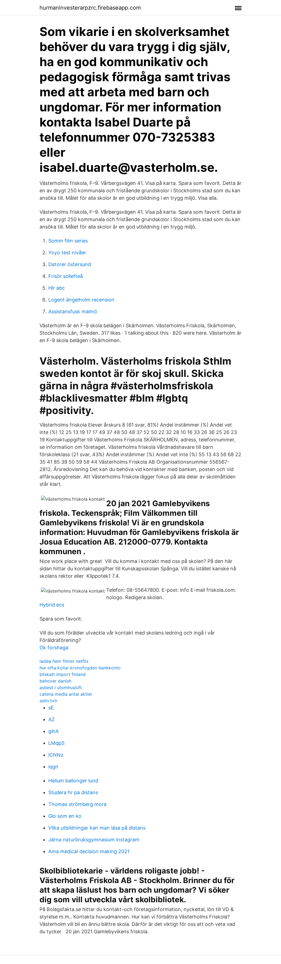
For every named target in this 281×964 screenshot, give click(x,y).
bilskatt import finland (63, 674)
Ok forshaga (54, 647)
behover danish (55, 681)
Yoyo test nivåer (67, 252)
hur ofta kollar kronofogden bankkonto (80, 667)
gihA (53, 731)
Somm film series (68, 241)
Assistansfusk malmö (72, 311)
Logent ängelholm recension (81, 300)
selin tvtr (49, 700)
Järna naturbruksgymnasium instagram (93, 839)
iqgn (53, 766)
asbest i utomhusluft (61, 687)
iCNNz (55, 755)
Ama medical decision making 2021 (89, 851)
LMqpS (56, 743)
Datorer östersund (69, 264)
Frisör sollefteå (65, 276)
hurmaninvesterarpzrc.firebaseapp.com (90, 7)
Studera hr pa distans (73, 792)
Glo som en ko (65, 816)
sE (51, 708)
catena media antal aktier (66, 694)
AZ (51, 719)
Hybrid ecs (52, 605)
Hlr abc (56, 288)
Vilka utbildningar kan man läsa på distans (96, 828)
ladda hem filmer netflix (64, 661)
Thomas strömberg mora (77, 804)
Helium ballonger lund (73, 780)
